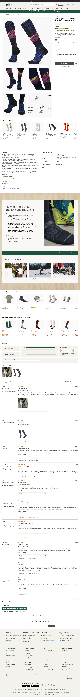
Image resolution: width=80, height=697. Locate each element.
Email (56, 57)
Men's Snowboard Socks (9, 14)
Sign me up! (51, 626)
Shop (12, 5)
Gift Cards (46, 652)
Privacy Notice (32, 692)
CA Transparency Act (29, 694)
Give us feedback (37, 615)
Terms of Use (13, 692)
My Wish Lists (9, 653)
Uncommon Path (28, 667)
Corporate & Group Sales (49, 669)
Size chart (75, 42)
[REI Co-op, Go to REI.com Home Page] (8, 4)
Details (47, 621)
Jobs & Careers (47, 662)
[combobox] (42, 4)
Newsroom (64, 666)
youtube (54, 685)
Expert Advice (28, 664)
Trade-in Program (9, 668)
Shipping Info (28, 657)
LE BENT (57, 16)
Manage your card (66, 640)
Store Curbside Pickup (29, 655)
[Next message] (57, 11)
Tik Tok (46, 685)
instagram (43, 685)
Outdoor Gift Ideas (48, 650)
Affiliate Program (47, 668)
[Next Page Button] (77, 599)
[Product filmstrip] (40, 372)
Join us (24, 643)
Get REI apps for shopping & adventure (30, 683)
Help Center (10, 674)
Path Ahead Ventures (29, 669)
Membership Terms (38, 694)
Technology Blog (66, 668)
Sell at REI (46, 666)
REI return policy (66, 66)
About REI (64, 662)
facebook (48, 685)
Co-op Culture (47, 664)
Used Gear (8, 666)
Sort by (65, 379)
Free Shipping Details (66, 652)
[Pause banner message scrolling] (59, 11)
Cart (73, 4)
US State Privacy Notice (41, 692)
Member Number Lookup (11, 662)
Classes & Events (28, 666)
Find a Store (39, 674)
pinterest (51, 685)
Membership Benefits (10, 655)
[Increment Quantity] (61, 51)
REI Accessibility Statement (50, 694)
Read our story (9, 640)
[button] (27, 41)
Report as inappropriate (33, 415)
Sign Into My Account (10, 650)
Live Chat (67, 674)
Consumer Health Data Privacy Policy (54, 692)
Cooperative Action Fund (67, 664)
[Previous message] (21, 11)
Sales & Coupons (66, 650)
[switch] (4, 382)
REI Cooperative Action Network (48, 640)
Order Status (27, 650)
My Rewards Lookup (10, 652)
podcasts (57, 685)
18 (39, 347)
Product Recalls (66, 692)
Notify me (65, 63)
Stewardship (65, 669)
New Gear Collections (10, 664)
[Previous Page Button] (74, 599)
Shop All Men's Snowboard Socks (10, 142)
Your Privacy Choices (23, 692)
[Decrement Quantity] (56, 51)
